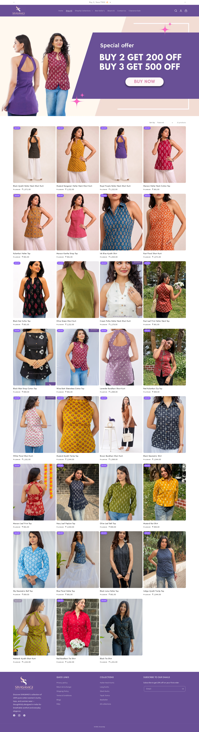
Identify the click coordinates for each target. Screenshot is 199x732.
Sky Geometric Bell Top (23, 591)
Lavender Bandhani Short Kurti (112, 388)
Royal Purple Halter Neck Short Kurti (115, 186)
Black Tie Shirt (106, 658)
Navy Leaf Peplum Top (66, 523)
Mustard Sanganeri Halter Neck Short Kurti (74, 186)
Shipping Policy (63, 691)
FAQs (58, 704)
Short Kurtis (104, 691)
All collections (105, 704)
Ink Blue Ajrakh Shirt (108, 253)
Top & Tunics (105, 695)
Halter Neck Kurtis (107, 682)
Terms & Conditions (64, 695)
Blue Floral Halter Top (66, 591)
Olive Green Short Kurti (66, 321)
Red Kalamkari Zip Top (152, 388)
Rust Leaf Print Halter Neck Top (156, 321)
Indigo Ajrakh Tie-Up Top (153, 591)
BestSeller (104, 699)
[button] (84, 10)
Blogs (59, 699)
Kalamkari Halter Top (21, 253)
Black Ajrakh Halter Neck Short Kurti (28, 186)
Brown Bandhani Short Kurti (111, 456)
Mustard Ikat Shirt (150, 523)
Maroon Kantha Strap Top (67, 253)
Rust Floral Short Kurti (152, 253)
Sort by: (152, 122)
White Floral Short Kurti (23, 456)
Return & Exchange (64, 687)
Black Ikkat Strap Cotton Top (25, 388)
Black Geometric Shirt (152, 456)
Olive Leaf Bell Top (108, 523)
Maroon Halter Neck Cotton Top (156, 186)
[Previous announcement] (13, 2)
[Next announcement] (185, 2)
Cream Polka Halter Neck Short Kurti (115, 321)
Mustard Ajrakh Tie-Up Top (67, 456)
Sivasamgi (102, 727)
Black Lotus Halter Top (109, 591)
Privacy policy (62, 682)
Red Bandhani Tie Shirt (66, 658)
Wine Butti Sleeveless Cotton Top (70, 388)
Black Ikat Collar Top (22, 321)
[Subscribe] (182, 689)
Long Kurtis (104, 687)
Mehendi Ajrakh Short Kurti (24, 658)
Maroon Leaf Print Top (22, 523)
